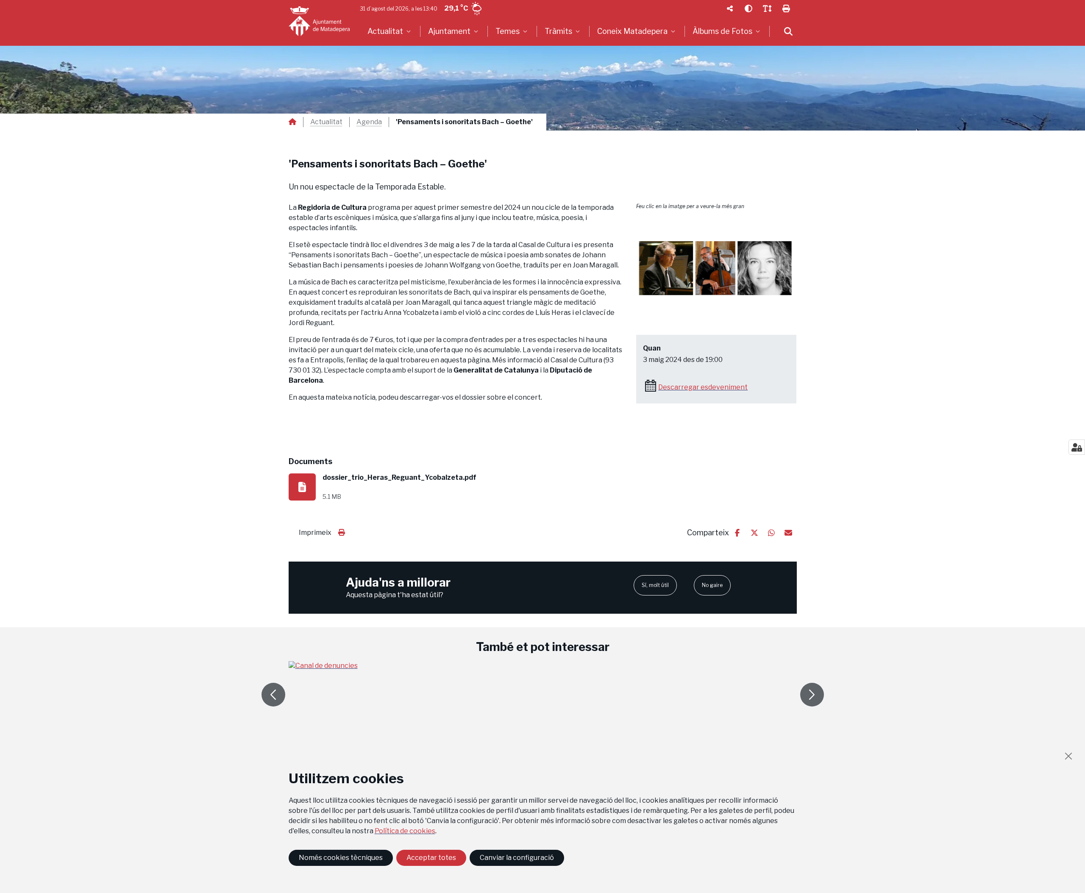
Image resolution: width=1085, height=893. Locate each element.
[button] (716, 268)
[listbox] (390, 31)
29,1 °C (456, 8)
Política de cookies (405, 831)
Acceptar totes (431, 858)
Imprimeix (315, 533)
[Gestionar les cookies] (1076, 447)
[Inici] (319, 21)
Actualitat (326, 122)
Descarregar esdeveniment (703, 387)
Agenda (369, 122)
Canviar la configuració (517, 858)
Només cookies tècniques (341, 858)
